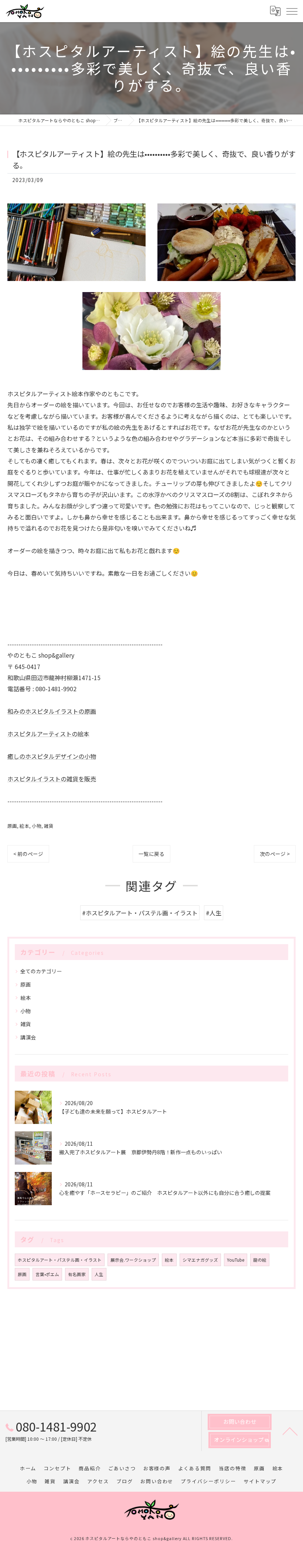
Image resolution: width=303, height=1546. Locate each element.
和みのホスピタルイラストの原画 (51, 711)
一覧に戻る (151, 853)
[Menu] (291, 11)
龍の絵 (259, 1260)
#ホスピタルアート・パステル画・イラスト (140, 912)
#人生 (213, 912)
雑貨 (49, 825)
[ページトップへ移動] (290, 1430)
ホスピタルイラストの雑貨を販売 (51, 778)
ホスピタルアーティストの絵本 (48, 733)
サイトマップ (260, 1481)
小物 (36, 825)
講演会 (28, 1037)
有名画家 (77, 1274)
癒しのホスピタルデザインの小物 (51, 756)
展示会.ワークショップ (133, 1260)
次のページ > (275, 853)
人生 (99, 1274)
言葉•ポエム (47, 1274)
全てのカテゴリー (41, 971)
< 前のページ (28, 853)
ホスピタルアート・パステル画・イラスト (60, 1260)
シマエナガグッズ (200, 1260)
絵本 (24, 825)
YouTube (235, 1260)
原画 (12, 825)
